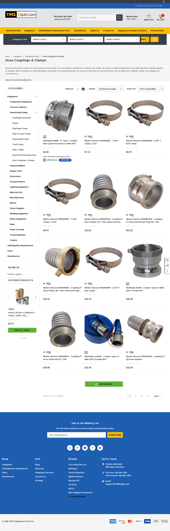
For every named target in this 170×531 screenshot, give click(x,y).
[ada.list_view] (77, 89)
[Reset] (154, 39)
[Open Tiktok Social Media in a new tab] (85, 448)
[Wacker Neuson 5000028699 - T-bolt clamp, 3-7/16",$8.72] (62, 192)
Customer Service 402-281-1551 (149, 6)
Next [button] (36, 297)
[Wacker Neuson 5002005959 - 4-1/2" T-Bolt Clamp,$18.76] (104, 260)
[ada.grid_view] (83, 89)
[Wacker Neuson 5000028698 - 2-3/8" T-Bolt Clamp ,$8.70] (145, 113)
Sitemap (39, 480)
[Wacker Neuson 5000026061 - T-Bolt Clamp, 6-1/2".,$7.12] (104, 113)
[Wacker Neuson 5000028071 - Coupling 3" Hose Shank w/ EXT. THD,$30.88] (62, 329)
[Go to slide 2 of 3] (22, 338)
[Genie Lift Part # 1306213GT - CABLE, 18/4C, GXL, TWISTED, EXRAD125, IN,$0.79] (22, 296)
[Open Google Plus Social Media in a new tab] (92, 448)
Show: (92, 89)
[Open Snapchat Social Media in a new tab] (100, 448)
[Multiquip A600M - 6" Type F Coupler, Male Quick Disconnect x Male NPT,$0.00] (62, 113)
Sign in (134, 19)
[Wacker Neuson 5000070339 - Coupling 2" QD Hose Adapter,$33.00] (145, 329)
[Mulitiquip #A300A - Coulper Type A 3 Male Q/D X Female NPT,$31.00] (104, 329)
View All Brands (77, 496)
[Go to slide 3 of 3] (25, 338)
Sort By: (131, 89)
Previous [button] (9, 297)
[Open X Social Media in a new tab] (70, 448)
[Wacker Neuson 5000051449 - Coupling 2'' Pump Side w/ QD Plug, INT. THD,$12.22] (145, 192)
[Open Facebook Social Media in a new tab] (77, 448)
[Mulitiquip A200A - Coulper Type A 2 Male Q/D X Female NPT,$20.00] (145, 260)
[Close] (164, 1)
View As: (69, 89)
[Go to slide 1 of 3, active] (19, 338)
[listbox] (151, 89)
